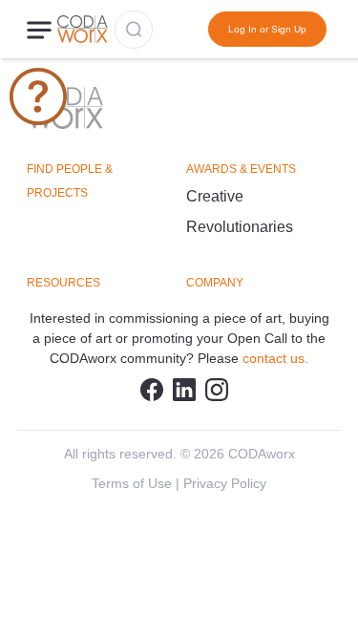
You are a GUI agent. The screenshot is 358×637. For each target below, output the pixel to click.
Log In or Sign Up (267, 29)
